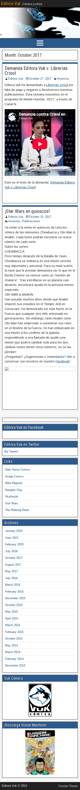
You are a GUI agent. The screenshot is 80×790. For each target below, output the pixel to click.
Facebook (62, 361)
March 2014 (12, 652)
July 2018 (11, 551)
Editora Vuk (11, 3)
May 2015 (11, 611)
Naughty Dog (13, 490)
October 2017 (13, 557)
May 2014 (11, 645)
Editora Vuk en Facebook (24, 427)
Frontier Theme (68, 786)
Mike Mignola (13, 483)
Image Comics (14, 476)
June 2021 (11, 537)
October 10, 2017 (40, 216)
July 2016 (11, 578)
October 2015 (13, 605)
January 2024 (13, 531)
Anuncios (63, 78)
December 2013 (15, 665)
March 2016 (12, 584)
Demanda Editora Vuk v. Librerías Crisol (36, 71)
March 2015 (12, 625)
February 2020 (14, 544)
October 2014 (13, 638)
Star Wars (11, 503)
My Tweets (11, 451)
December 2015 (15, 598)
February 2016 (14, 591)
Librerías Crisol (57, 85)
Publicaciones (31, 221)
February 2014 (14, 659)
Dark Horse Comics (17, 469)
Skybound (11, 496)
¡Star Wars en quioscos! (27, 211)
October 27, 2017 (40, 78)
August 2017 (13, 564)
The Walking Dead (17, 510)
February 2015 (14, 632)
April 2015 (11, 618)
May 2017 (11, 571)
